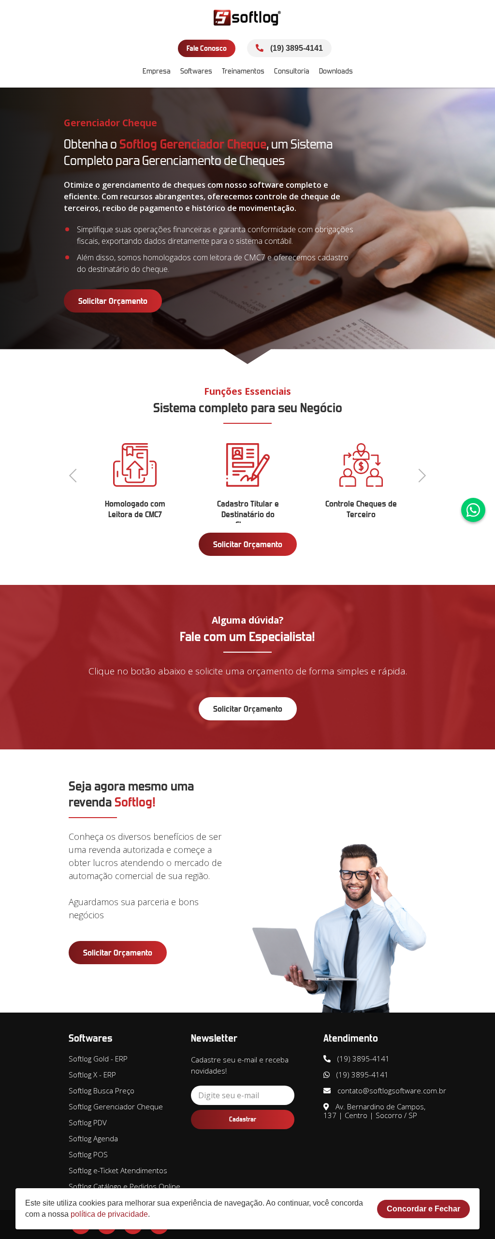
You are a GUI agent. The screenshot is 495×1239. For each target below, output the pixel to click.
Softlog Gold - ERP (98, 1058)
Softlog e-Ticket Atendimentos (118, 1170)
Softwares (196, 71)
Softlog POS (88, 1154)
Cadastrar (242, 1119)
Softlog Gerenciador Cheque (116, 1106)
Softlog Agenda (93, 1138)
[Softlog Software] (247, 18)
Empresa (157, 71)
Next (419, 474)
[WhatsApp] (473, 510)
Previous (76, 474)
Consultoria (291, 71)
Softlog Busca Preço (101, 1090)
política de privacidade (109, 1214)
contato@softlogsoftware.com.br (390, 1090)
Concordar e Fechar (423, 1209)
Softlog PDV (88, 1122)
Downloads (336, 71)
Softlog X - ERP (92, 1074)
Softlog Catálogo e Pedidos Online (124, 1186)
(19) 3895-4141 (295, 48)
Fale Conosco (207, 48)
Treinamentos (243, 71)
